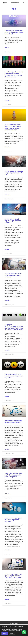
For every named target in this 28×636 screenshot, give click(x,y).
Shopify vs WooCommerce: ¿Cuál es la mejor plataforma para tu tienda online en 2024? (14, 327)
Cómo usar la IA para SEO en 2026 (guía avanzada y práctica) (14, 32)
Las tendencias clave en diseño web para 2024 (13, 421)
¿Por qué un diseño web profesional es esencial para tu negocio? (13, 475)
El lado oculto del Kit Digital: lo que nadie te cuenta (13, 220)
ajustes (20, 630)
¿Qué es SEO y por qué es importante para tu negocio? (13, 519)
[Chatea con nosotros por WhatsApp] (24, 632)
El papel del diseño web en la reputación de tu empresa (13, 275)
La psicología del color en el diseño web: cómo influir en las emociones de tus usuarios (14, 74)
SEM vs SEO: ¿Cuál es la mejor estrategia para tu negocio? (14, 376)
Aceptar (4, 633)
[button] (24, 2)
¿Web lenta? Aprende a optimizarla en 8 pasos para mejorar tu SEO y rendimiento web (13, 127)
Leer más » (7, 47)
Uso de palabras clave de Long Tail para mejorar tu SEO (14, 172)
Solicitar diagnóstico (15, 2)
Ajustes (11, 633)
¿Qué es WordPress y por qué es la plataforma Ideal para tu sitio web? (13, 575)
